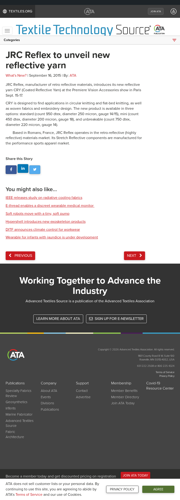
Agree (158, 489)
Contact (82, 391)
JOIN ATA (155, 11)
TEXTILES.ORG (20, 11)
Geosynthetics (16, 402)
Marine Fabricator (19, 414)
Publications (50, 409)
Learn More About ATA (58, 318)
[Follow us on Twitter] (34, 169)
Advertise (83, 397)
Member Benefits (124, 391)
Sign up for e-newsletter (119, 318)
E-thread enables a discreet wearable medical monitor (50, 205)
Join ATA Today (123, 403)
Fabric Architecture (15, 434)
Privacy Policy (122, 489)
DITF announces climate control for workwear (43, 229)
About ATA (49, 391)
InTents (11, 408)
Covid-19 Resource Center (160, 386)
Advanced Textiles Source (20, 423)
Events (46, 397)
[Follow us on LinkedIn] (23, 168)
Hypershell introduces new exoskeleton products (46, 221)
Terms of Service (28, 494)
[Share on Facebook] (11, 169)
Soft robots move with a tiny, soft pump (37, 213)
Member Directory (125, 397)
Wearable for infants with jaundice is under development (52, 237)
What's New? (16, 75)
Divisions (47, 403)
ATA (73, 75)
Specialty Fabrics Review (18, 393)
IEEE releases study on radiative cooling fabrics (44, 197)
